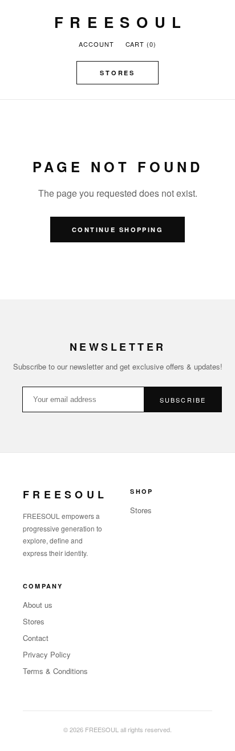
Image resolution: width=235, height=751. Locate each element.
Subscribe (183, 399)
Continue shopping (117, 229)
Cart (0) (140, 43)
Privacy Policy (47, 654)
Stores (117, 72)
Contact (35, 637)
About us (37, 604)
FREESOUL (121, 22)
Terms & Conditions (55, 670)
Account (96, 43)
